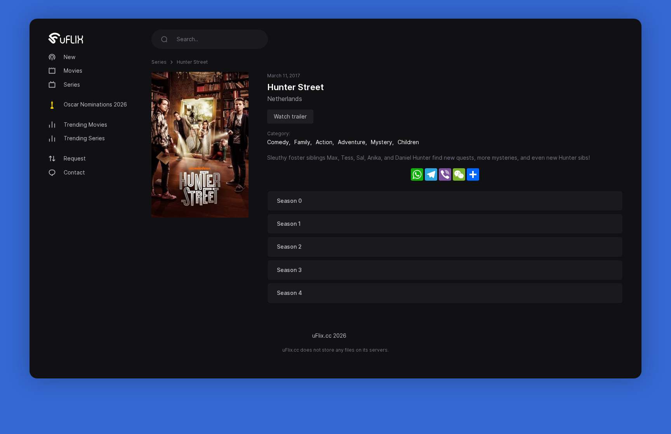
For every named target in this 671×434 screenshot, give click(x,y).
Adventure (351, 142)
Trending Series (84, 138)
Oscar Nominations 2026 (95, 104)
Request (75, 158)
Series (72, 84)
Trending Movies (85, 124)
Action (324, 142)
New (69, 57)
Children (408, 142)
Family (302, 142)
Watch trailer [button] (290, 116)
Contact (74, 172)
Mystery (381, 142)
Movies (73, 70)
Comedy (278, 142)
